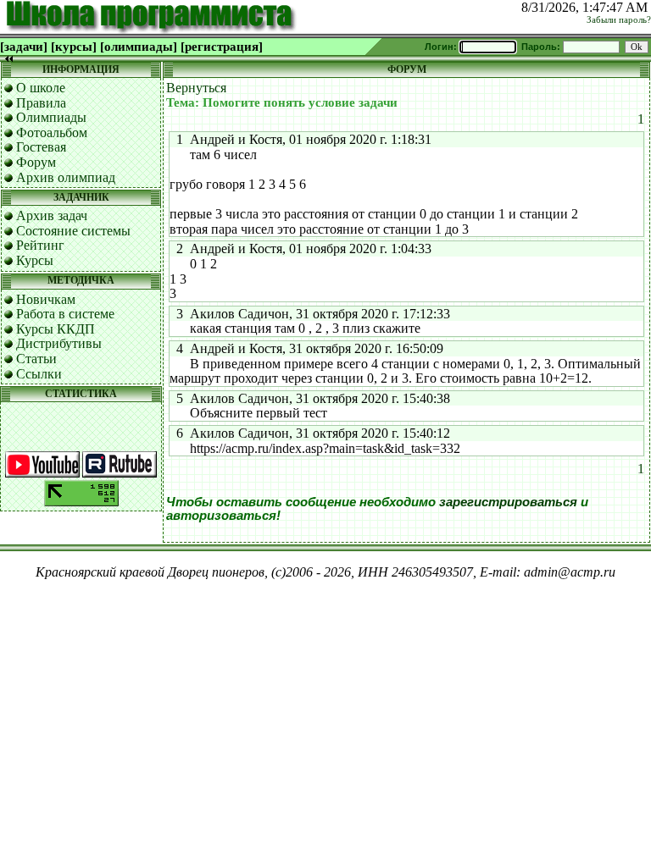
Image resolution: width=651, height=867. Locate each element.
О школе (40, 87)
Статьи (36, 358)
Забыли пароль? (619, 20)
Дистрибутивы (59, 343)
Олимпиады (51, 117)
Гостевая (41, 147)
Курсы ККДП (55, 329)
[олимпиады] (138, 46)
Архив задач (51, 215)
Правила (41, 103)
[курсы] (74, 46)
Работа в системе (65, 313)
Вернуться (196, 87)
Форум (36, 162)
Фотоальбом (51, 132)
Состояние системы (73, 231)
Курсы (34, 260)
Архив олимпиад (65, 177)
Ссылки (39, 374)
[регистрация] (222, 46)
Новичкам (45, 299)
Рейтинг (40, 245)
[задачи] (23, 46)
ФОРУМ (406, 69)
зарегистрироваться (508, 502)
